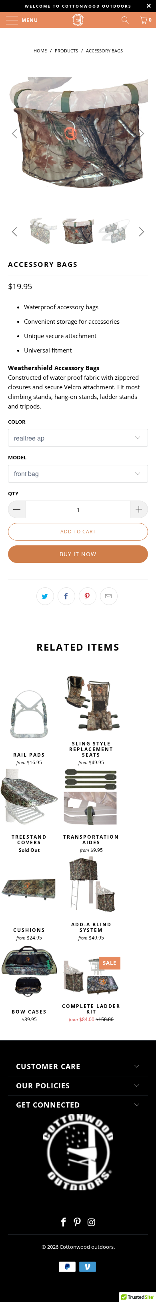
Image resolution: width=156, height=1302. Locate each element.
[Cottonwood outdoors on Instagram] (92, 1222)
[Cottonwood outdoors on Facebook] (64, 1222)
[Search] (128, 20)
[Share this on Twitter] (45, 596)
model (17, 457)
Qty (13, 493)
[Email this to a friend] (109, 596)
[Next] (140, 134)
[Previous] (16, 134)
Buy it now (78, 554)
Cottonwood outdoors (87, 1246)
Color (17, 421)
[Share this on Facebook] (66, 596)
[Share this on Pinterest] (87, 596)
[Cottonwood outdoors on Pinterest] (78, 1222)
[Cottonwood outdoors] (78, 20)
